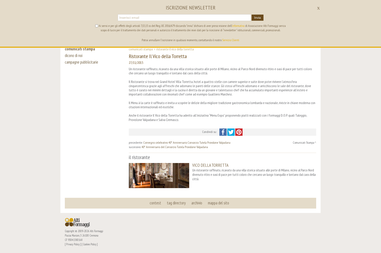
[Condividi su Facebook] (223, 132)
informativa (238, 26)
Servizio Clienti (230, 40)
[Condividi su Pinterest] (239, 132)
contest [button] (155, 202)
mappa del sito (218, 202)
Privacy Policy (73, 244)
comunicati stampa (80, 48)
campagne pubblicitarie (81, 62)
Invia (257, 17)
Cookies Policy (89, 244)
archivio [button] (196, 202)
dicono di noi (73, 55)
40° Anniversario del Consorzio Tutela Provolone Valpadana (175, 147)
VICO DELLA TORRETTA (210, 165)
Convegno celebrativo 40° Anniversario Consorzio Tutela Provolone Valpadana (186, 143)
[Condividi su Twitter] (231, 132)
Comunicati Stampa (141, 49)
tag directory (176, 202)
